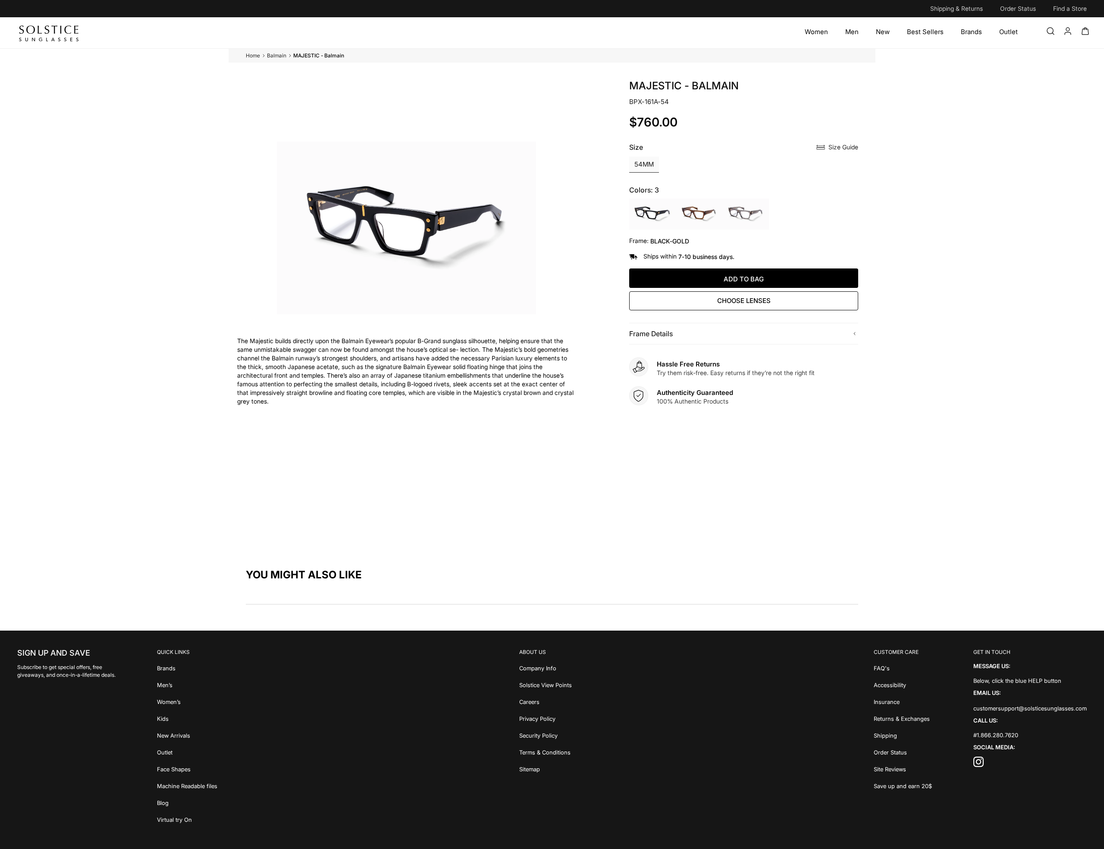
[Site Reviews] (903, 768)
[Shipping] (903, 735)
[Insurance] (903, 701)
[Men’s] (187, 684)
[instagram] (978, 764)
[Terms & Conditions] (545, 751)
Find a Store (1070, 8)
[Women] (816, 32)
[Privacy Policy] (545, 718)
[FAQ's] (903, 667)
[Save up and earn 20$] (903, 785)
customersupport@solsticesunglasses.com (1030, 708)
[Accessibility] (903, 684)
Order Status (1018, 8)
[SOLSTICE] (49, 32)
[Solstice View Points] (545, 684)
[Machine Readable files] (187, 785)
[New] (883, 32)
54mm (644, 164)
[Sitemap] (545, 768)
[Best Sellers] (925, 32)
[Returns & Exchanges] (903, 718)
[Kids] (187, 718)
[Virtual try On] (187, 819)
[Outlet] (1008, 32)
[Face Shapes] (187, 768)
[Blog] (187, 802)
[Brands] (971, 32)
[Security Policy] (545, 735)
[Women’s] (187, 701)
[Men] (852, 32)
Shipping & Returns (956, 8)
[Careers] (545, 701)
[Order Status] (903, 751)
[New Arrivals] (187, 735)
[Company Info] (545, 667)
